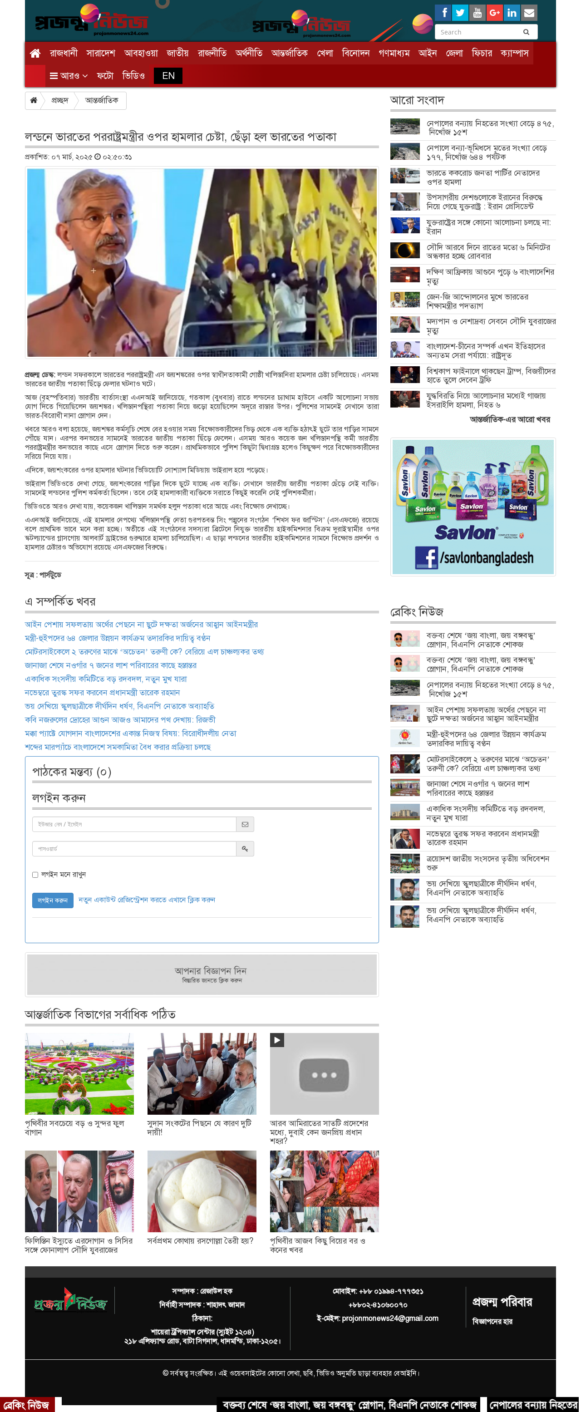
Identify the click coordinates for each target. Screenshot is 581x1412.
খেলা (325, 53)
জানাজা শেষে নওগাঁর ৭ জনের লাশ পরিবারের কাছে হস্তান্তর (111, 665)
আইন (428, 53)
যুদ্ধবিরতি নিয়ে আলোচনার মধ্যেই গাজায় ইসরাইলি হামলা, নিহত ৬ (486, 400)
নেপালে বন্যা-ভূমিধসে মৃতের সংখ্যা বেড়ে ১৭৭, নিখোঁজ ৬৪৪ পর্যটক (487, 152)
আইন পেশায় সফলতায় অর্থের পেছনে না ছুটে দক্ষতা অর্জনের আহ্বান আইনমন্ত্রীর (141, 624)
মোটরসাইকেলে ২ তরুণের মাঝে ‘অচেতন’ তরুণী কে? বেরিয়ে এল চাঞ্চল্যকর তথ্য (144, 651)
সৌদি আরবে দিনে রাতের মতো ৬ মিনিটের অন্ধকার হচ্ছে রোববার (488, 252)
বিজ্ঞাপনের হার (492, 1321)
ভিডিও (134, 76)
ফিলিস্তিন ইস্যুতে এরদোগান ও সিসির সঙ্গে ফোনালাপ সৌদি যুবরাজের (79, 1245)
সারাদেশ (101, 53)
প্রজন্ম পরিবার (502, 1301)
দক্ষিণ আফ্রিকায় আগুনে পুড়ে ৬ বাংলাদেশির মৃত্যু (490, 276)
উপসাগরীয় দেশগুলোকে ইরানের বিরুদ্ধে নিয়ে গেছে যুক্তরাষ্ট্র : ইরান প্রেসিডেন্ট (485, 202)
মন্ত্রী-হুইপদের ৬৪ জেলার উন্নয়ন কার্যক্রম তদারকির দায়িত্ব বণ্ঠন (118, 638)
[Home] (35, 53)
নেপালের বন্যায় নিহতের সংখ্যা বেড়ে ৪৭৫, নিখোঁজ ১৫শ (490, 128)
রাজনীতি (212, 53)
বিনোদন (356, 53)
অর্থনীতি (249, 53)
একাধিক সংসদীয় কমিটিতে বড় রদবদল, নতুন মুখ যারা (106, 679)
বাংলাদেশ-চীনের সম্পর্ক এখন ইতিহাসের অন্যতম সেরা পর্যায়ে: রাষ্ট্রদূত (486, 351)
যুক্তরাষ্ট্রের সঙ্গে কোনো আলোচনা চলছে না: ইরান (489, 227)
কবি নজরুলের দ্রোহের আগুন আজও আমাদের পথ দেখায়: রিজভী (120, 719)
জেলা (454, 53)
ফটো (105, 76)
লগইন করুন (53, 900)
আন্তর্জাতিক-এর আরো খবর (510, 419)
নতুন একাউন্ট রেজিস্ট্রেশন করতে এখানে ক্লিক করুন (147, 900)
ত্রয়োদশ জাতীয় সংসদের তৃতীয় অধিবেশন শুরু (488, 863)
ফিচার (482, 53)
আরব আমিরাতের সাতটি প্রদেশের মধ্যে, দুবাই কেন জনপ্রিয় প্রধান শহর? (319, 1132)
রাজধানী (64, 53)
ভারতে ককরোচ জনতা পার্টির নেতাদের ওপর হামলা (483, 177)
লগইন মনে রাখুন (63, 874)
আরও (70, 76)
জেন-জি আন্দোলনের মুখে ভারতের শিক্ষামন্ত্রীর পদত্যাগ (477, 301)
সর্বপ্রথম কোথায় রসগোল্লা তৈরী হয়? (201, 1240)
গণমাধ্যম (394, 53)
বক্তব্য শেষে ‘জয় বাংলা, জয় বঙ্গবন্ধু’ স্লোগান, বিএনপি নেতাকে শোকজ (481, 640)
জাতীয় (178, 53)
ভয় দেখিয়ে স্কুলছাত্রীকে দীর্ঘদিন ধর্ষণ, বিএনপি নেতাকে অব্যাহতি (119, 706)
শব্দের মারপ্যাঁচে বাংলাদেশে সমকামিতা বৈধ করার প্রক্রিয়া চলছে (118, 747)
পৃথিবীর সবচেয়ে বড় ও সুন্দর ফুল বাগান (74, 1128)
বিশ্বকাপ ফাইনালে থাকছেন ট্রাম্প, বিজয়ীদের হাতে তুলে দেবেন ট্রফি (491, 376)
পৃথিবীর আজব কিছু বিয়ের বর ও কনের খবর (317, 1245)
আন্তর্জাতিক (289, 53)
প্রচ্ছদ (60, 100)
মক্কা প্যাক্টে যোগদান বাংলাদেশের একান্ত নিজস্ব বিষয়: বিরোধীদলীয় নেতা (130, 733)
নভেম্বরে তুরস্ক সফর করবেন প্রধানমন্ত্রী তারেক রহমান (102, 692)
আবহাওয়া (141, 53)
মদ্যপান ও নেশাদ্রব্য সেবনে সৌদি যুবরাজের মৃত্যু (491, 326)
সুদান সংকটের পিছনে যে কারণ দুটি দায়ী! (199, 1128)
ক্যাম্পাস (515, 53)
